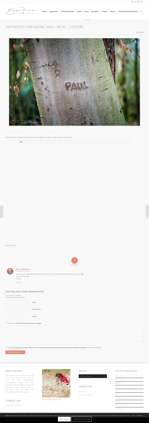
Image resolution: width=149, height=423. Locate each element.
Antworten (19, 282)
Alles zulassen (64, 419)
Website (34, 316)
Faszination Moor (119, 409)
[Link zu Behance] (138, 1)
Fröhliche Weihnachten (121, 376)
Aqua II (117, 390)
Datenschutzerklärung (94, 347)
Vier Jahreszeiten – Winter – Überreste (124, 402)
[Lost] (147, 212)
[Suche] (142, 11)
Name (34, 302)
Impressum (82, 391)
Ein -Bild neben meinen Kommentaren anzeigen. (25, 323)
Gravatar (13, 323)
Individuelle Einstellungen (81, 419)
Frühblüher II (118, 383)
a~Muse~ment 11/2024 (121, 379)
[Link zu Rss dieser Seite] (142, 1)
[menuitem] (44, 11)
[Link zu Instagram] (135, 1)
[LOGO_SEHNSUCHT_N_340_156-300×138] (21, 11)
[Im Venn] (1, 212)
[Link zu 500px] (132, 1)
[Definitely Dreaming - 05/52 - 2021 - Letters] (74, 82)
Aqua (116, 394)
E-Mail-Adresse (36, 309)
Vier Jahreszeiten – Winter (121, 398)
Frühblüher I (118, 387)
